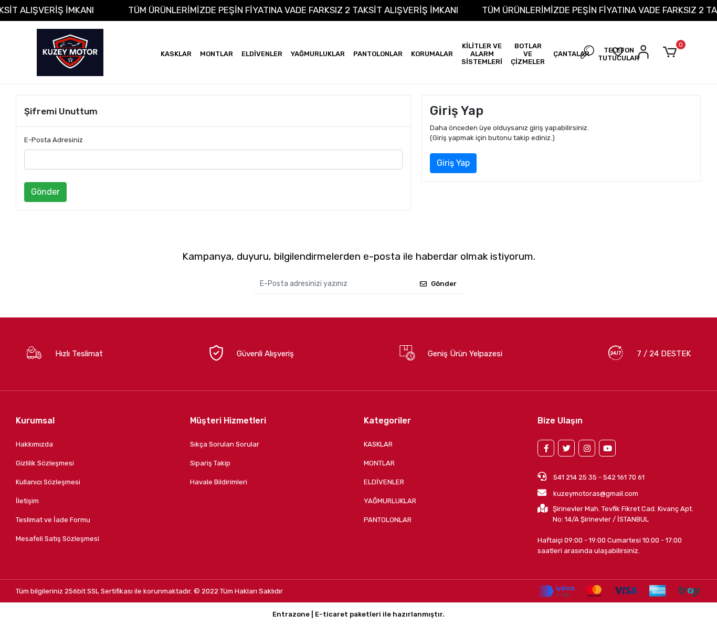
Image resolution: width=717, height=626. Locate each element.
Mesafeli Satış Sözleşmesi (57, 539)
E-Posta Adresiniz (53, 140)
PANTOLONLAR (388, 520)
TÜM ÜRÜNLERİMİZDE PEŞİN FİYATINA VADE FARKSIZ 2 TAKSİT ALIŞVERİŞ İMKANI (293, 10)
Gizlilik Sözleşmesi (45, 463)
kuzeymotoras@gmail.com (595, 493)
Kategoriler (387, 421)
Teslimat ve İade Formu (53, 520)
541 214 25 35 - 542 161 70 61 (598, 477)
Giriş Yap (453, 163)
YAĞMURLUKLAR (390, 501)
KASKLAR (378, 444)
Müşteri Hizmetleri (228, 421)
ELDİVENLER (384, 482)
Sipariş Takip (210, 463)
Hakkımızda (34, 444)
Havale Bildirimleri (218, 482)
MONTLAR (379, 463)
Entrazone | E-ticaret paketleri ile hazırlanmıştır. (358, 614)
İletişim (27, 501)
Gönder (45, 192)
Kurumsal (35, 421)
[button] (176, 54)
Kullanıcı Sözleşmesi (48, 482)
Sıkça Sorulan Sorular (224, 444)
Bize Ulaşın (560, 421)
